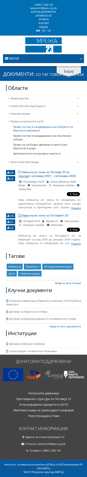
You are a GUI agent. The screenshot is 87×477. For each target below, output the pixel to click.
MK (38, 30)
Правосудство (19, 98)
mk (12, 172)
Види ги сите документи (65, 326)
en (11, 222)
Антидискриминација (58, 266)
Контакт (43, 23)
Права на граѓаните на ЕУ (27, 121)
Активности (43, 15)
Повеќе (76, 208)
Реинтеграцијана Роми (43, 416)
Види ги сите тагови (68, 283)
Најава (43, 27)
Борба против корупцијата (27, 106)
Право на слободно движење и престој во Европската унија (40, 146)
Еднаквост (32, 266)
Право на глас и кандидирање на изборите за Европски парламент (43, 128)
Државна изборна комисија (27, 344)
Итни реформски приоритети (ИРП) (43, 404)
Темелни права (20, 113)
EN (43, 30)
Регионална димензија (43, 393)
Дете (11, 273)
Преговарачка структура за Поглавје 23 (43, 399)
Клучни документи (43, 12)
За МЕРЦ (43, 19)
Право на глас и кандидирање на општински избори (42, 137)
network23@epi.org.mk (43, 8)
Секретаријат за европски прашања (33, 351)
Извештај (14, 266)
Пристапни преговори (24, 162)
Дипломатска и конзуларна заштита (36, 153)
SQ (49, 30)
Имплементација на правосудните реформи (43, 410)
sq (11, 178)
